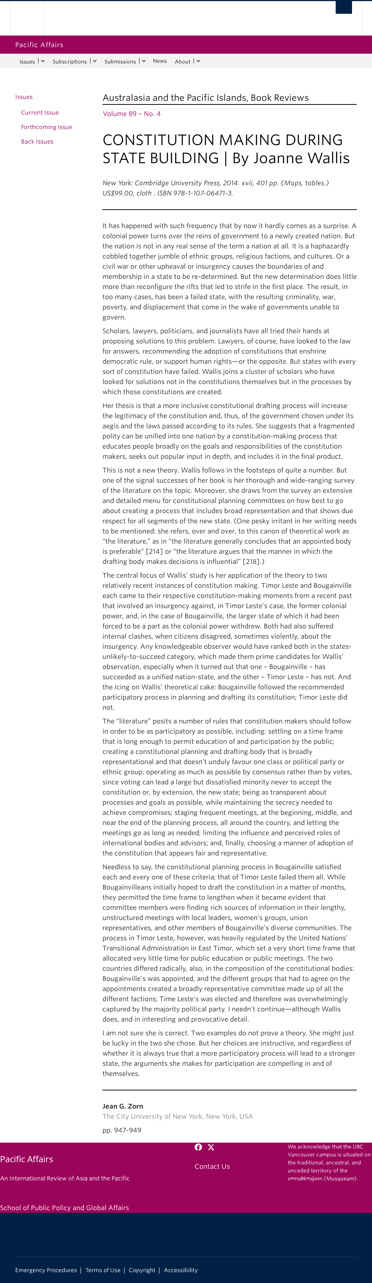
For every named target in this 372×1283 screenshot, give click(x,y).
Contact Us (212, 1166)
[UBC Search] (344, 7)
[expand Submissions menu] (143, 61)
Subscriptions (70, 62)
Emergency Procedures (46, 1270)
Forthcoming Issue (46, 127)
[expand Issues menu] (42, 61)
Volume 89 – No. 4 (132, 113)
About (182, 62)
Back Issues (37, 141)
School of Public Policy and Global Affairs (64, 1208)
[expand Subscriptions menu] (94, 61)
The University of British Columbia (32, 18)
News (160, 61)
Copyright (142, 1270)
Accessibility (181, 1270)
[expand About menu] (198, 61)
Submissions (120, 62)
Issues (27, 62)
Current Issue (40, 112)
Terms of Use (103, 1270)
